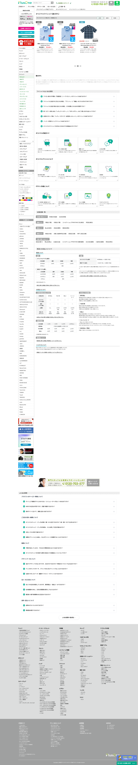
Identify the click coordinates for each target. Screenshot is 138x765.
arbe (21, 270)
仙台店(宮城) (62, 217)
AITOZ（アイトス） (63, 638)
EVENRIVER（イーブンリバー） (66, 646)
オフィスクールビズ (64, 652)
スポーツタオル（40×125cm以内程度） (48, 705)
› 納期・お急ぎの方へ (23, 726)
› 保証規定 (21, 746)
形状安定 (62, 683)
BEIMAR (21, 282)
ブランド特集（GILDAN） (106, 667)
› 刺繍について (53, 731)
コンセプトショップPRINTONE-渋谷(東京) (73, 222)
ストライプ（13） (23, 99)
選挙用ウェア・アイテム (106, 678)
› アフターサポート (22, 747)
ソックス (21, 127)
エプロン (21, 111)
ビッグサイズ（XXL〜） (25, 193)
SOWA (21, 253)
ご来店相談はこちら (27, 36)
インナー (21, 701)
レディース (42, 640)
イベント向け (23, 154)
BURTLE (21, 260)
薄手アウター (42, 650)
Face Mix (22, 324)
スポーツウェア (22, 56)
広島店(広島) (57, 242)
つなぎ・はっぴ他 (23, 116)
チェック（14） (22, 101)
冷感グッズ (83, 685)
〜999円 (22, 206)
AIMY (21, 263)
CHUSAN (22, 294)
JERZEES (22, 346)
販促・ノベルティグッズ (25, 143)
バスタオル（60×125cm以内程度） (47, 710)
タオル (20, 66)
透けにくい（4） (23, 108)
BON (21, 287)
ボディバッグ (42, 683)
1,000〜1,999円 (24, 208)
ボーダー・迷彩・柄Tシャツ (24, 648)
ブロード (62, 675)
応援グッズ (103, 641)
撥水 (61, 705)
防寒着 (41, 658)
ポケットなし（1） (23, 84)
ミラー (82, 673)
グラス (82, 653)
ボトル (82, 651)
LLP (20, 363)
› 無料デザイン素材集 (54, 743)
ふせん (82, 665)
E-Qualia (22, 321)
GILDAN (21, 334)
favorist (21, 326)
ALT (20, 251)
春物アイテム (104, 669)
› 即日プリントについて (23, 728)
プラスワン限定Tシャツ (24, 651)
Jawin (21, 343)
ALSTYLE (22, 268)
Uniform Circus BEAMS (25, 400)
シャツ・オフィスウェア (64, 653)
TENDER (22, 392)
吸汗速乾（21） (23, 103)
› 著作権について (53, 746)
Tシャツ (21, 51)
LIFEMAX (22, 238)
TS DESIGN (22, 255)
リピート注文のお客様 (27, 32)
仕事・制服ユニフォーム (106, 660)
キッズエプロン (63, 711)
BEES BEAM (22, 280)
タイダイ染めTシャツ (23, 649)
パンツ (20, 685)
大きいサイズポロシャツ (24, 671)
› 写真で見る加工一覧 (54, 726)
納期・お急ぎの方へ (27, 28)
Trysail (21, 395)
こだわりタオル (43, 698)
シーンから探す (22, 141)
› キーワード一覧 (22, 751)
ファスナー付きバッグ (44, 670)
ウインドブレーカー (23, 690)
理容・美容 (62, 657)
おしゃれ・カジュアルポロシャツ (25, 674)
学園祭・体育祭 (23, 159)
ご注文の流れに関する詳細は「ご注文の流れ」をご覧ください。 (93, 276)
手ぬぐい (41, 711)
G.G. (21, 331)
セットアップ (42, 645)
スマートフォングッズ (85, 678)
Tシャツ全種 (21, 654)
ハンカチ (41, 713)
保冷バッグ (42, 682)
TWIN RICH (22, 397)
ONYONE (22, 373)
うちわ (82, 672)
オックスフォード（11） (24, 91)
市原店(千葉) (57, 222)
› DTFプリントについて (54, 730)
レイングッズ (83, 681)
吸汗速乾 (62, 682)
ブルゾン (21, 61)
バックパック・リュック (44, 677)
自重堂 (21, 348)
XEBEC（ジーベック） (64, 636)
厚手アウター (42, 652)
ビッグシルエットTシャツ (24, 638)
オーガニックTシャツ (23, 636)
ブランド (20, 224)
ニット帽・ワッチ (84, 632)
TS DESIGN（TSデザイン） (65, 632)
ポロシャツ (21, 53)
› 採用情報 (82, 728)
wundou (22, 241)
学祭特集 (103, 675)
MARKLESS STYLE (24, 248)
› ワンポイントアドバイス (55, 744)
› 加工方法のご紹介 (54, 725)
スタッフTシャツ (23, 151)
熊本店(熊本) (109, 242)
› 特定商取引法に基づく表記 (85, 733)
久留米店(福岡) (100, 242)
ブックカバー (83, 663)
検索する (27, 220)
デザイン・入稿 (41, 6)
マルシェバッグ (43, 673)
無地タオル (42, 700)
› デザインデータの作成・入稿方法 (57, 738)
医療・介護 (62, 655)
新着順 (114, 18)
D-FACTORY (22, 312)
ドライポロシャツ (22, 663)
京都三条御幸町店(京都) (60, 233)
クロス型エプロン (64, 697)
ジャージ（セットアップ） (24, 688)
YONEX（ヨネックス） (23, 693)
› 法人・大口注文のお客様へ (24, 741)
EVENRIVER (22, 258)
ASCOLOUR (22, 273)
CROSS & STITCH (24, 304)
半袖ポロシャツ (22, 660)
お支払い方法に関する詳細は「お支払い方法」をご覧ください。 (50, 317)
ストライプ (62, 678)
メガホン (103, 638)
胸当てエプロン (63, 690)
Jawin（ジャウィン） (64, 635)
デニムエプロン (63, 710)
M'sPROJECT (23, 365)
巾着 (41, 675)
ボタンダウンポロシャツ (24, 669)
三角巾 (61, 713)
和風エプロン (63, 708)
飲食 (61, 658)
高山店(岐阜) (48, 228)
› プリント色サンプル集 (54, 733)
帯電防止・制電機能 (64, 703)
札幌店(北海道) (53, 217)
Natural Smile (23, 368)
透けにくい (62, 685)
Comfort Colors (23, 299)
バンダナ (82, 633)
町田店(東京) (89, 222)
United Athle (23, 233)
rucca (21, 385)
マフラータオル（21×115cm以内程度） (48, 703)
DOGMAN (22, 314)
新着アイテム (22, 135)
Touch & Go (22, 390)
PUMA (21, 380)
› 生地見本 (52, 735)
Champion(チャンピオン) (24, 694)
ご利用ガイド (21, 6)
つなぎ (82, 639)
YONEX (21, 412)
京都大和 (22, 358)
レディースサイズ (24, 189)
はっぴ (82, 641)
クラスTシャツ (23, 162)
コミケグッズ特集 (104, 677)
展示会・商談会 (23, 146)
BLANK (21, 285)
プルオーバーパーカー (44, 630)
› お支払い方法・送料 (23, 733)
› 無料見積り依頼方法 (23, 731)
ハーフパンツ (22, 686)
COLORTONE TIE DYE (25, 297)
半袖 (61, 667)
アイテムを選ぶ (22, 48)
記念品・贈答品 (104, 640)
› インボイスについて (23, 743)
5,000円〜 (23, 211)
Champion (22, 292)
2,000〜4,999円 (24, 209)
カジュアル (42, 655)
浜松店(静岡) (57, 228)
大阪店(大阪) (48, 233)
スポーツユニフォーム (105, 658)
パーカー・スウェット (24, 58)
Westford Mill (23, 404)
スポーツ (83, 694)
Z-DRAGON (22, 414)
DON (21, 317)
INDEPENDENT (23, 341)
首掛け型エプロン (64, 700)
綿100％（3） (22, 89)
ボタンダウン (63, 677)
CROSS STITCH (23, 307)
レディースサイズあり (23, 676)
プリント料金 (31, 6)
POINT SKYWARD (24, 378)
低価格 (21, 167)
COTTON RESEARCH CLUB (26, 302)
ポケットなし (62, 669)
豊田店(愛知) (66, 228)
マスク (20, 129)
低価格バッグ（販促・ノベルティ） (46, 669)
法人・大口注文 (51, 6)
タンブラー (83, 649)
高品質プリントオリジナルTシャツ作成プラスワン (68, 762)
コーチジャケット (43, 657)
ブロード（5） (22, 94)
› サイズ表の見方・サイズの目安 (56, 736)
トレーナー (42, 633)
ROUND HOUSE (23, 382)
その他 (102, 661)
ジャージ (21, 683)
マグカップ (83, 648)
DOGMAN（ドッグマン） (65, 641)
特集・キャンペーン (23, 137)
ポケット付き (62, 702)
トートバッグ (42, 665)
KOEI (21, 353)
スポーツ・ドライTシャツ (24, 178)
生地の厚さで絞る (23, 173)
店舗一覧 (62, 6)
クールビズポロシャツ (23, 673)
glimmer (22, 236)
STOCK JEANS (23, 387)
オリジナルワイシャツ (61, 9)
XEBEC (21, 409)
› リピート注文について (23, 738)
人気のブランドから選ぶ (25, 226)
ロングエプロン (63, 692)
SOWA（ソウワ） (63, 633)
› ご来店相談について (23, 730)
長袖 (61, 665)
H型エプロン (63, 698)
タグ (102, 630)
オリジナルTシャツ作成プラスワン (45, 9)
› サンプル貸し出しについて (24, 735)
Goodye (21, 336)
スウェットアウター (43, 641)
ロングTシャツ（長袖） (23, 633)
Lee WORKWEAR (23, 360)
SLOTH (21, 246)
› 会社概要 (82, 726)
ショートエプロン (63, 695)
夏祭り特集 (103, 672)
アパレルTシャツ (22, 635)
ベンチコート (42, 653)
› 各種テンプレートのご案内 (56, 739)
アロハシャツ (104, 673)
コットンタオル (43, 690)
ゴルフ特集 (103, 683)
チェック (62, 680)
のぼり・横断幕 (104, 632)
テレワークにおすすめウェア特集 (108, 682)
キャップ (21, 114)
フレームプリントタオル (44, 694)
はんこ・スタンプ (84, 666)
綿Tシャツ (21, 175)
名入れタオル (42, 697)
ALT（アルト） (62, 645)
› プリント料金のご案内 (23, 736)
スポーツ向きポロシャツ (24, 666)
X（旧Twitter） (112, 725)
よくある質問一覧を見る (68, 617)
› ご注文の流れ (22, 725)
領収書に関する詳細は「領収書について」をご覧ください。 (49, 341)
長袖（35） (22, 79)
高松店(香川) (39, 242)
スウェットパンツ (43, 635)
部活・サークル (23, 164)
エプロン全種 (63, 714)
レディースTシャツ (23, 640)
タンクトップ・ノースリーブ (24, 653)
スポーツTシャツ (22, 696)
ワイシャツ (21, 74)
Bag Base (22, 277)
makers (21, 229)
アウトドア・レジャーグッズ (86, 683)
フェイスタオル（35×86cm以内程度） (47, 702)
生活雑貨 (83, 686)
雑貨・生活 (21, 124)
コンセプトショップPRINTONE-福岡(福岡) (73, 242)
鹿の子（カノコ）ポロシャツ (24, 665)
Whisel (21, 407)
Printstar (22, 231)
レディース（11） (23, 86)
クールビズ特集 (104, 670)
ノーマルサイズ (24, 191)
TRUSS (21, 243)
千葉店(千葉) (48, 222)
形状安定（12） (23, 106)
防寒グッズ (42, 660)
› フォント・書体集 (53, 741)
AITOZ (21, 265)
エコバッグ (42, 667)
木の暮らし (22, 351)
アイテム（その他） (23, 132)
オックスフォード (63, 673)
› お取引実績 (82, 731)
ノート (82, 661)
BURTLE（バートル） (64, 630)
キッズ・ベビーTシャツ (23, 641)
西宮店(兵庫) (72, 233)
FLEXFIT (21, 329)
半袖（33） (22, 82)
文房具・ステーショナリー (25, 121)
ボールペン (83, 658)
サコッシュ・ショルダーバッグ (45, 672)
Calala (21, 290)
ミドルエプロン (63, 694)
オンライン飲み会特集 (106, 680)
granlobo (22, 338)
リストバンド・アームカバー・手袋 (108, 636)
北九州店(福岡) (90, 242)
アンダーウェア (84, 642)
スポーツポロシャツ (23, 698)
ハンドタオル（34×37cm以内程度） (47, 706)
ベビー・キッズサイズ (25, 187)
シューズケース (43, 685)
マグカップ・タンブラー (24, 119)
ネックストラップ (84, 680)
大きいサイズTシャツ (23, 643)
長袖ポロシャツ (22, 661)
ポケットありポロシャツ (24, 668)
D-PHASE (22, 319)
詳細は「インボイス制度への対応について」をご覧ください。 (50, 352)
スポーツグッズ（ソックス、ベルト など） (27, 702)
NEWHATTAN (23, 370)
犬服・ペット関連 (104, 633)
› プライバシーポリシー (84, 730)
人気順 (99, 18)
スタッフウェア (23, 149)
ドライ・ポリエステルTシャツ (25, 632)
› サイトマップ (21, 752)
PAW (21, 375)
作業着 (20, 69)
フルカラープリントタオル (45, 695)
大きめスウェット (43, 638)
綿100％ (62, 672)
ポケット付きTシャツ (23, 645)
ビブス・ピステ (22, 691)
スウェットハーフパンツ (44, 636)
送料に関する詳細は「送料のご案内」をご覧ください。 (48, 285)
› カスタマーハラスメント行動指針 (26, 744)
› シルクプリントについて (55, 728)
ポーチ (41, 680)
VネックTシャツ (22, 646)
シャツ (102, 653)
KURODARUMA (23, 356)
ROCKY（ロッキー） (64, 643)
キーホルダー (83, 675)
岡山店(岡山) (48, 242)
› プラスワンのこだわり (23, 739)
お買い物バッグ (43, 678)
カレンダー (103, 635)
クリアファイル (84, 660)
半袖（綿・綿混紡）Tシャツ (24, 630)
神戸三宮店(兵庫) (82, 233)
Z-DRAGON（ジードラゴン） (65, 640)
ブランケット (83, 677)
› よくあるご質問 (22, 749)
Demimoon (22, 309)
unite (21, 402)
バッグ (20, 64)
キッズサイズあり (22, 678)
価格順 (107, 18)
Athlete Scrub (23, 275)
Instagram (111, 728)
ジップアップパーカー (44, 632)
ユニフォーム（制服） (24, 72)
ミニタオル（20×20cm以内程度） (46, 708)
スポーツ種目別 (22, 699)
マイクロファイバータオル (45, 692)
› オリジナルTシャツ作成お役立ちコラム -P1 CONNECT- (27, 755)
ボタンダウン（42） (24, 96)
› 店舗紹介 (82, 725)
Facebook (111, 726)
